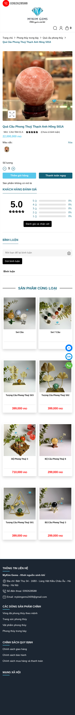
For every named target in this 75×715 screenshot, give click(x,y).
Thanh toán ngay (56, 175)
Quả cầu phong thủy (53, 38)
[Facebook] (68, 347)
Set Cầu (20, 332)
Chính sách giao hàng (15, 649)
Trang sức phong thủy (15, 619)
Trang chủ (8, 38)
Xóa (70, 142)
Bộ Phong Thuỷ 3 (19, 459)
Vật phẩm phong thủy (14, 625)
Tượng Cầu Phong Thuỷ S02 (55, 395)
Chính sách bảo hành (14, 655)
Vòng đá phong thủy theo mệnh (20, 613)
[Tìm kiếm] (55, 28)
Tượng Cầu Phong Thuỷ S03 (20, 395)
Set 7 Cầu (55, 332)
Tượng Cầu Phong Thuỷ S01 (20, 522)
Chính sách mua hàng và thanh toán (23, 660)
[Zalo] (68, 356)
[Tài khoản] (61, 28)
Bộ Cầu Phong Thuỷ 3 (55, 522)
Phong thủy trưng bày (28, 38)
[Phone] (69, 365)
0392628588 (19, 3)
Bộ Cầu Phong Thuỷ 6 (55, 459)
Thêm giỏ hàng (19, 175)
